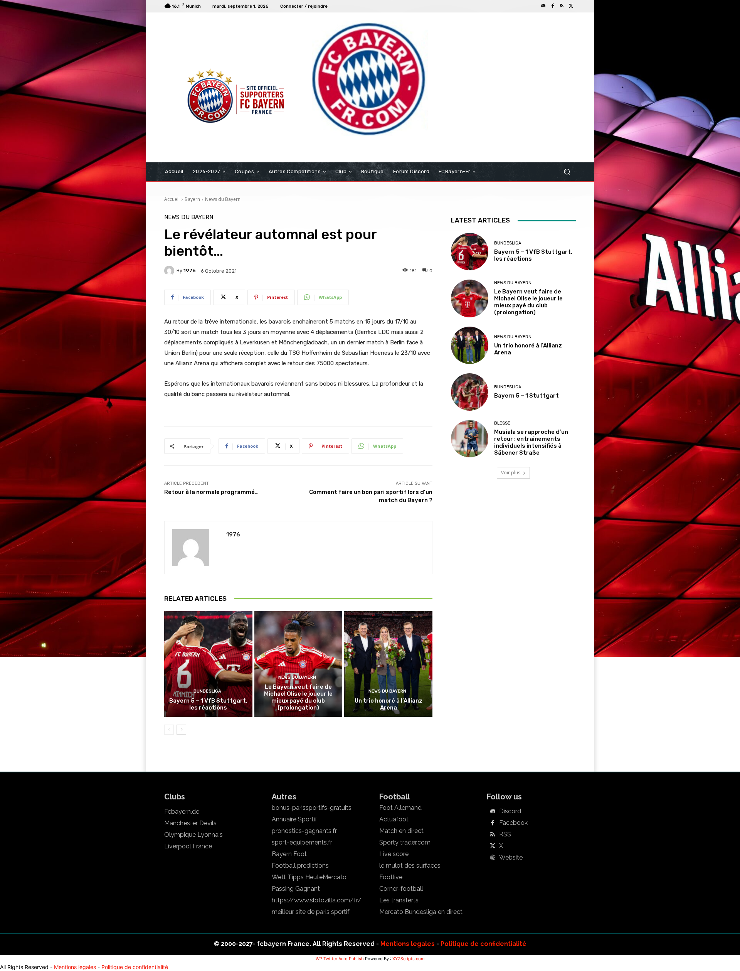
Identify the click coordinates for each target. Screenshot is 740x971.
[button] (567, 172)
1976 (189, 270)
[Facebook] (552, 6)
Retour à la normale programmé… (211, 492)
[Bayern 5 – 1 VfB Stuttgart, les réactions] (208, 664)
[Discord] (543, 6)
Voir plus (510, 472)
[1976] (170, 271)
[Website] (492, 858)
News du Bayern (222, 199)
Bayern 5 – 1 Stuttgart (526, 395)
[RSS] (562, 6)
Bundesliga (207, 691)
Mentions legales (407, 943)
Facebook (513, 823)
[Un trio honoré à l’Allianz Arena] (388, 664)
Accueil (172, 199)
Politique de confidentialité (483, 943)
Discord (510, 811)
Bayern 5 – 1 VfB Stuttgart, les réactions (208, 704)
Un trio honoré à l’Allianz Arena (388, 704)
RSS (505, 834)
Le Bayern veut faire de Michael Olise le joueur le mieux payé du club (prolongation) (298, 697)
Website (511, 858)
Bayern (192, 199)
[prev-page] (169, 730)
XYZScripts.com (408, 958)
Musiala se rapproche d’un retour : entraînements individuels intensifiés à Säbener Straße (531, 442)
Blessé (502, 423)
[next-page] (181, 730)
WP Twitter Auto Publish (340, 958)
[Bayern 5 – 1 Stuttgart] (469, 392)
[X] (571, 6)
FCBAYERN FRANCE (206, 44)
